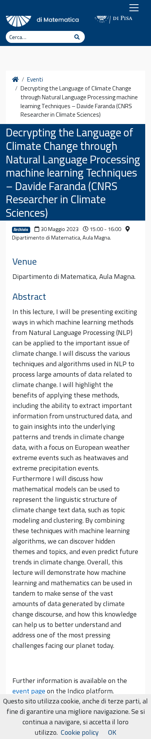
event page (28, 691)
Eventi (35, 79)
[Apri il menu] (134, 7)
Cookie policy (80, 732)
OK (112, 732)
